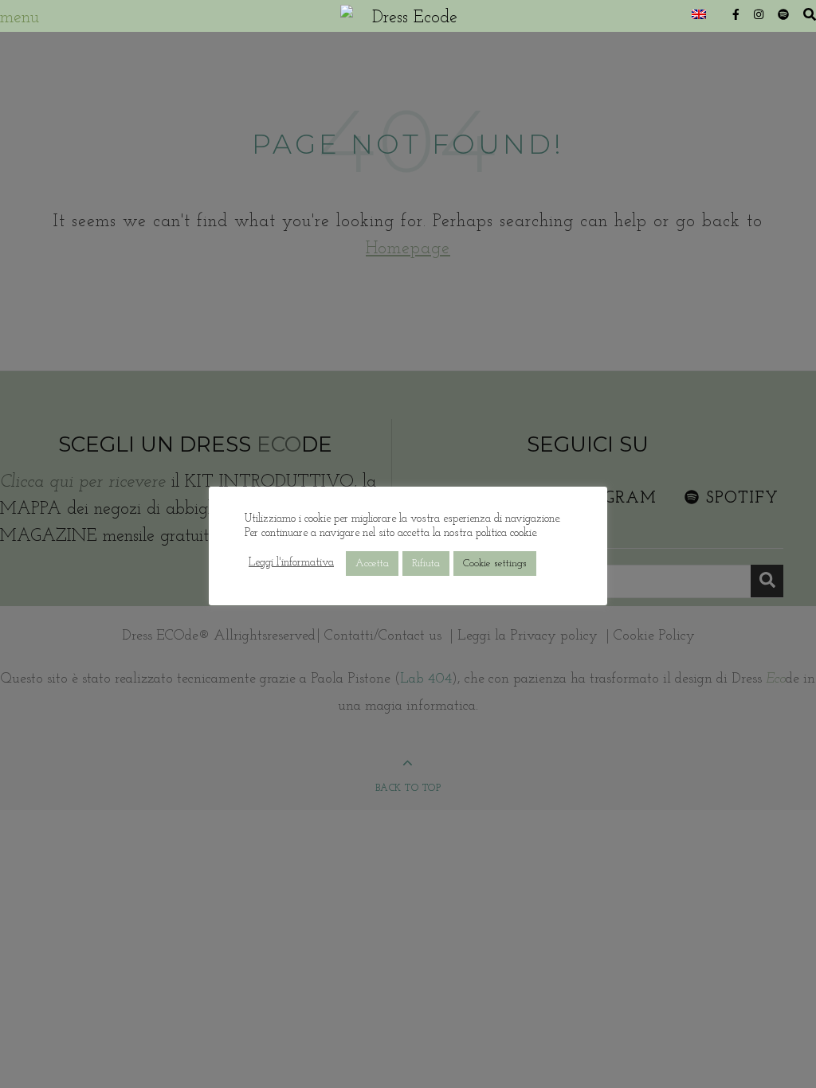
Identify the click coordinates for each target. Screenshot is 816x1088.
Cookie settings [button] (495, 563)
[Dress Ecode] (408, 16)
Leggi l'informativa (291, 563)
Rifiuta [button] (426, 563)
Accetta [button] (372, 563)
